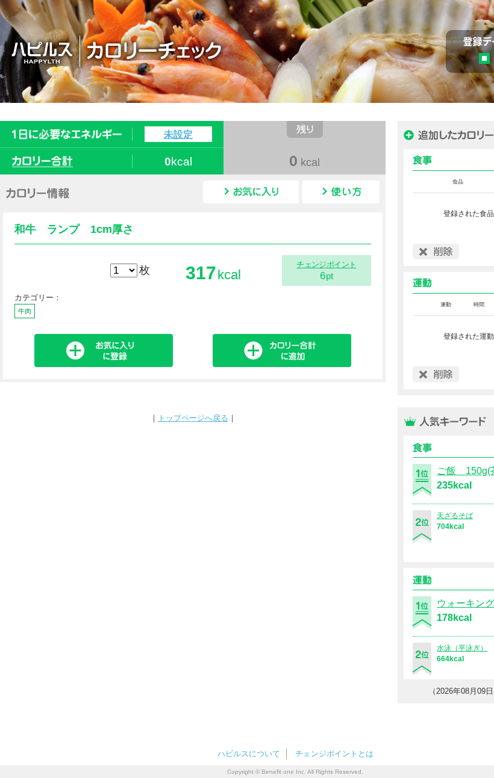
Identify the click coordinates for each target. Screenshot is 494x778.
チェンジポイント (326, 264)
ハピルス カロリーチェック (186, 50)
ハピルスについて (248, 753)
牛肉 (24, 311)
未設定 (178, 134)
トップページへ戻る (193, 417)
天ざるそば (455, 515)
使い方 (341, 192)
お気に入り (251, 192)
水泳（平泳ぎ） (462, 648)
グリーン (488, 60)
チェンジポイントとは (334, 753)
